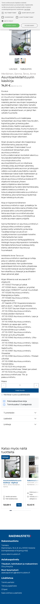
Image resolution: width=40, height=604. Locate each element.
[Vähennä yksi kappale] (3, 385)
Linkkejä (7, 424)
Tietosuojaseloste (9, 586)
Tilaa (19, 505)
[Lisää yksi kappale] (36, 385)
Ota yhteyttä (7, 566)
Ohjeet (4, 589)
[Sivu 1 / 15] (11, 510)
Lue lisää (27, 9)
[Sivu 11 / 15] (24, 510)
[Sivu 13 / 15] (27, 510)
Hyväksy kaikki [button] (11, 25)
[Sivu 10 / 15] (23, 510)
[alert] (20, 15)
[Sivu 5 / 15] (16, 510)
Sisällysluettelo (26, 69)
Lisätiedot (8, 419)
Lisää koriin (20, 390)
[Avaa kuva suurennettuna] (20, 41)
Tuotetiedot (9, 413)
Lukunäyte (13, 69)
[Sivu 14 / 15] (28, 510)
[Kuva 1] (17, 61)
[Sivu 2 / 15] (12, 510)
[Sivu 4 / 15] (15, 510)
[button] (20, 21)
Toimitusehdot (7, 582)
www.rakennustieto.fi (10, 554)
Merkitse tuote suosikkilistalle (17, 395)
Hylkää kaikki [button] (29, 25)
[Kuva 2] (23, 61)
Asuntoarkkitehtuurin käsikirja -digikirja (12, 482)
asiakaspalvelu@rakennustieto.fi (15, 573)
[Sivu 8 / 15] (20, 510)
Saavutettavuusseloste (11, 593)
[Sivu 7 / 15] (19, 510)
